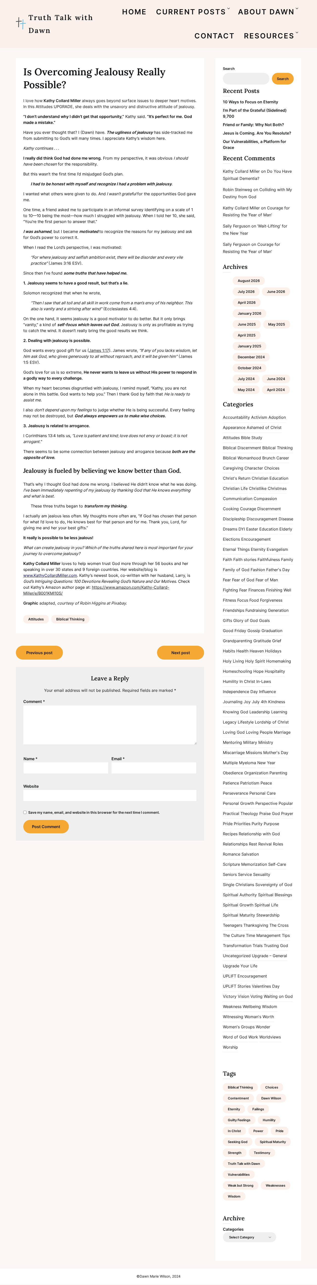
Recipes (230, 833)
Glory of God (245, 620)
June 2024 (276, 379)
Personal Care (262, 793)
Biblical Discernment (242, 447)
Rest (253, 843)
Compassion (265, 498)
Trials (258, 945)
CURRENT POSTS (191, 11)
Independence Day (240, 691)
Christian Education (270, 478)
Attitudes (36, 619)
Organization (256, 772)
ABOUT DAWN (266, 11)
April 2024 (276, 390)
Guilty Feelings (239, 1120)
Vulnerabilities (239, 1174)
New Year (266, 762)
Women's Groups (239, 1026)
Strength (234, 1153)
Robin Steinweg (237, 189)
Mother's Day (275, 752)
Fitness (229, 600)
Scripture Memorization (245, 864)
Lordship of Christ (272, 722)
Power (258, 1131)
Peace (266, 783)
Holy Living (233, 661)
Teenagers (232, 925)
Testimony (262, 1153)
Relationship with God (259, 833)
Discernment (269, 508)
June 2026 (276, 291)
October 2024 (249, 368)
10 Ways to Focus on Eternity (250, 101)
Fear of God (243, 579)
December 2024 (251, 357)
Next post (180, 652)
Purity (257, 823)
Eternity (258, 549)
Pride (228, 823)
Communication (237, 498)
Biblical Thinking (70, 619)
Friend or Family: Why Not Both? (253, 124)
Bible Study (251, 437)
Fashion (258, 569)
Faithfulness (269, 559)
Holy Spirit (255, 661)
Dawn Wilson (271, 1098)
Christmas (277, 488)
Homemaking (278, 661)
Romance (231, 854)
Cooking (231, 508)
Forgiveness (271, 600)
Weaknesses (275, 1185)
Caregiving (233, 468)
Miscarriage (234, 752)
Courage (248, 508)
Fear (227, 579)
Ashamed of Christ (264, 427)
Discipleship (234, 518)
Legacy (230, 722)
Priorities (242, 823)
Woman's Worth (259, 1016)
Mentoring (232, 742)
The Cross (279, 925)
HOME (134, 11)
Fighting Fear (235, 589)
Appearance (234, 427)
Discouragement (262, 518)
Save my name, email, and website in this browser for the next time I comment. (94, 812)
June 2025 (247, 324)
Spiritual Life (266, 904)
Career (282, 457)
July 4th (259, 701)
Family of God (236, 569)
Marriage (282, 732)
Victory (230, 996)
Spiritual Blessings (275, 894)
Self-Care (277, 864)
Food (254, 600)
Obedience (233, 772)
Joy (247, 701)
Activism (259, 417)
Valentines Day (266, 986)
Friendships (233, 610)
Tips (286, 935)
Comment (34, 701)
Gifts (227, 620)
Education (268, 529)
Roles (278, 843)
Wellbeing (252, 1006)
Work (253, 1036)
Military (250, 742)
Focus (242, 600)
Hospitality (275, 671)
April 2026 (247, 302)
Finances (256, 589)
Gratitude (262, 640)
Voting (256, 996)
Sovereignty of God (273, 884)
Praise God (269, 813)
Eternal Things (236, 549)
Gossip (253, 630)
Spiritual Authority (240, 894)
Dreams (230, 529)
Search (229, 68)
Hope (258, 671)
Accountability (236, 417)
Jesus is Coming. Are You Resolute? (257, 133)
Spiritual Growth (238, 904)
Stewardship (268, 915)
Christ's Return (236, 478)
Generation (278, 610)
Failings (258, 1109)
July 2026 (246, 291)
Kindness (276, 701)
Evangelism (277, 549)
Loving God (234, 732)
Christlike (257, 488)
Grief (276, 640)
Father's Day (278, 569)
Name (31, 758)
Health (242, 650)
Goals (264, 620)
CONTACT (214, 35)
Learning (279, 711)
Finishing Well (278, 589)
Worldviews (270, 1036)
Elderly (285, 529)
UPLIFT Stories (237, 986)
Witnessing (233, 1016)
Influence (267, 691)
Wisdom (269, 1006)
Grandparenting (237, 640)
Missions (254, 752)
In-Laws (263, 681)
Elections (231, 539)
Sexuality (261, 874)
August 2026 (249, 281)
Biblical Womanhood (242, 457)
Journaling (232, 701)
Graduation (272, 630)
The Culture (234, 935)
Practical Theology (240, 813)
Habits (229, 650)
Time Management (263, 935)
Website (31, 786)
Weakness (232, 1006)
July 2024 (246, 379)
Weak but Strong (240, 1185)
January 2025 (249, 346)
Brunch (268, 457)
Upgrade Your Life (240, 965)
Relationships (235, 843)
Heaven (257, 650)
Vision (243, 996)
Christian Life (235, 488)
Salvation (250, 854)
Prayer (287, 813)
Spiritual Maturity (239, 915)
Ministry (265, 742)
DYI (241, 529)
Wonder (263, 1026)
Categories (233, 1229)
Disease (286, 518)
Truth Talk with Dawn (60, 24)
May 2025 (276, 324)
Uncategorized (237, 955)
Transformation (237, 945)
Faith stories (244, 559)
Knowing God (235, 711)
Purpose (271, 823)
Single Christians (238, 884)
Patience (231, 783)
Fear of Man (267, 579)
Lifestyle (246, 722)
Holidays (273, 650)
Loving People (259, 732)
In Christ (247, 681)
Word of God (235, 1036)
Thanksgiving (255, 925)
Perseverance (235, 793)
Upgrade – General (269, 955)
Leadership (259, 711)
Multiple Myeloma (239, 762)
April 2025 (247, 335)
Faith (227, 559)
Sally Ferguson (236, 225)
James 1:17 (99, 350)
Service (245, 874)
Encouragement (256, 539)
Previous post (39, 652)
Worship (230, 1047)
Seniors (230, 874)
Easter (252, 529)
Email (118, 758)
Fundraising (256, 610)
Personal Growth (238, 803)
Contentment (238, 1098)
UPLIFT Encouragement (245, 976)
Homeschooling (237, 671)
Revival (265, 843)
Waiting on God (278, 996)
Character (253, 468)
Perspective (266, 803)
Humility (230, 681)
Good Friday (234, 630)
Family (287, 559)
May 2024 (246, 390)
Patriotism (249, 783)
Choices (271, 468)
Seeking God (237, 1142)
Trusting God (276, 945)
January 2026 (249, 313)
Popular (286, 803)
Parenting (278, 772)
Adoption (277, 417)
